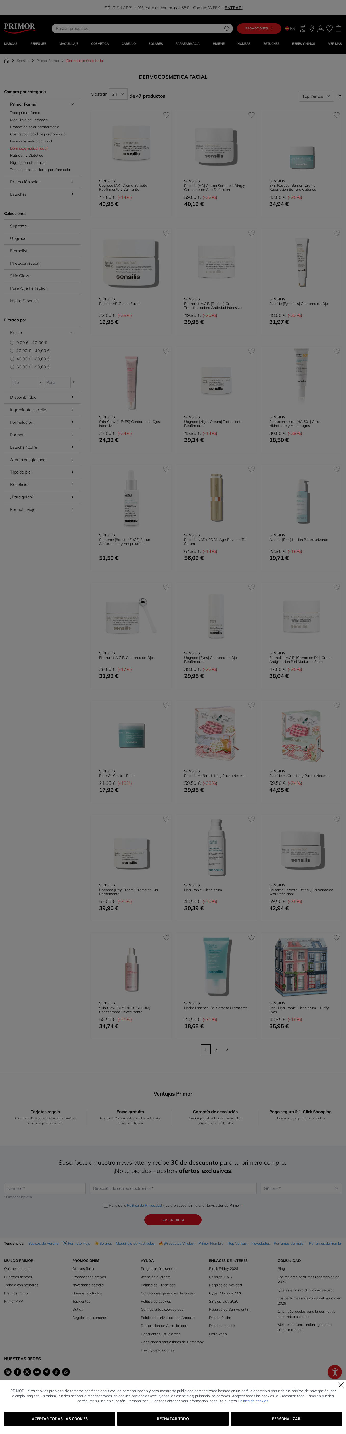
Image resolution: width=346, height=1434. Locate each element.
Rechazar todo (173, 1418)
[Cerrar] (341, 1385)
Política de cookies (253, 1401)
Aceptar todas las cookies (60, 1418)
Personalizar (286, 1418)
